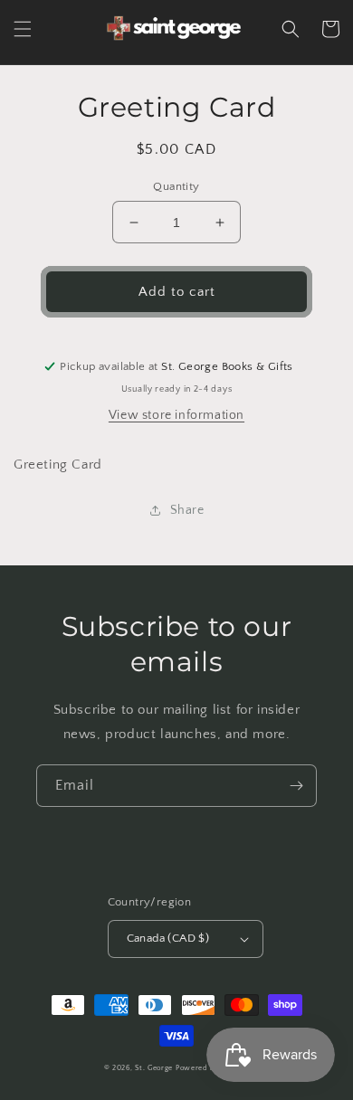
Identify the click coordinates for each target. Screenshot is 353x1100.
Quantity (176, 186)
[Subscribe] (296, 785)
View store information (176, 415)
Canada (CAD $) (168, 938)
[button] (23, 29)
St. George (155, 1068)
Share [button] (187, 510)
